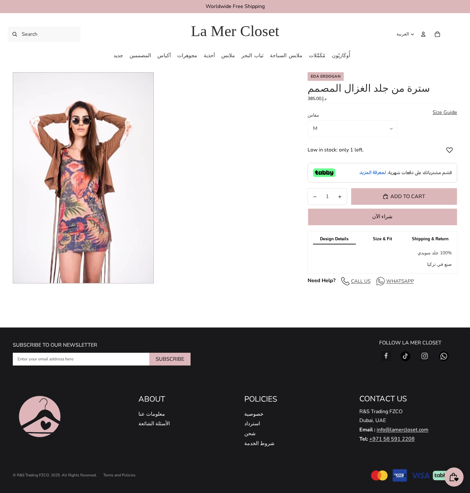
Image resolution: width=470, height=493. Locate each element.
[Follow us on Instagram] (425, 356)
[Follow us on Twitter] (405, 356)
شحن (249, 433)
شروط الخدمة (259, 443)
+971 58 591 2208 (392, 439)
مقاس (313, 115)
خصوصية (253, 414)
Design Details (334, 238)
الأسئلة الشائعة (154, 423)
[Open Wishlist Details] (450, 34)
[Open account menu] (423, 34)
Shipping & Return (430, 238)
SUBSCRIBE (170, 359)
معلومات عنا (151, 414)
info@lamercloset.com (402, 429)
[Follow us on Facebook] (386, 356)
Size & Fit (382, 238)
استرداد (252, 423)
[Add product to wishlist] (449, 150)
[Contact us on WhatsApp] (444, 356)
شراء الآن (382, 216)
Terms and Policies (119, 475)
